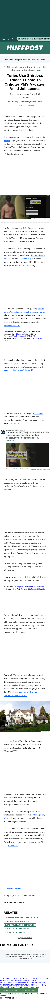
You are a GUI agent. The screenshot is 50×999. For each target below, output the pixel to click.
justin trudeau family (15, 932)
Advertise (12, 983)
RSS (28, 983)
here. (38, 70)
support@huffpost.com (25, 958)
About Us (4, 983)
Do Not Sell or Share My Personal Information (19, 990)
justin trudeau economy (17, 929)
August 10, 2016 (38, 589)
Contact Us (21, 983)
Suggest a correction (25, 938)
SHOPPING (16, 981)
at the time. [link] (13, 845)
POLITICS (10, 978)
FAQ (36, 956)
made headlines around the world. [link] (18, 370)
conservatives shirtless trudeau (21, 917)
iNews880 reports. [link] (12, 325)
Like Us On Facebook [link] (13, 888)
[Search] (13, 38)
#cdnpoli (22, 336)
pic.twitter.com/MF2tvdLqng (33, 587)
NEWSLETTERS (28, 981)
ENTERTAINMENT (23, 978)
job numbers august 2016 (17, 921)
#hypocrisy (8, 336)
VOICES (39, 978)
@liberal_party (20, 334)
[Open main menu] (3, 38)
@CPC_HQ (31, 336)
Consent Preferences (30, 987)
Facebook (38, 413)
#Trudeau (15, 336)
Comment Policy (16, 985)
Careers (37, 983)
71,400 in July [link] (25, 258)
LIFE (34, 978)
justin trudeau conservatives (19, 925)
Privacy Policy (15, 987)
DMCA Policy (29, 985)
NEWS (3, 978)
